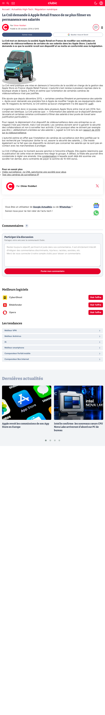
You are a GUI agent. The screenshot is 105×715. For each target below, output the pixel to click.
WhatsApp (65, 207)
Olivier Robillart (20, 26)
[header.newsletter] (13, 4)
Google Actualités (42, 207)
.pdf (91, 104)
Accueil (6, 9)
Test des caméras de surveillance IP (20, 175)
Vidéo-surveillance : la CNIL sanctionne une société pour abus (34, 172)
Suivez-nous (27, 35)
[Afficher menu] (3, 3)
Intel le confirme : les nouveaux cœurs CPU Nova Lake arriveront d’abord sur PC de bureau (78, 427)
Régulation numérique (46, 9)
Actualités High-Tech (22, 9)
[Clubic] (52, 3)
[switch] (95, 3)
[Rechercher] (7, 4)
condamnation (49, 156)
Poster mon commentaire (52, 271)
